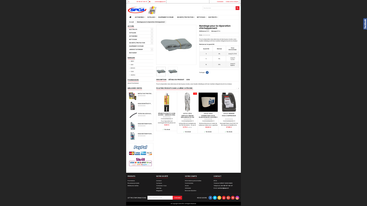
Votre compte (191, 176)
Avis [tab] (188, 79)
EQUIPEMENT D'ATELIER (165, 17)
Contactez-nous (161, 186)
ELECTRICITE (212, 17)
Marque (214, 31)
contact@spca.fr (160, 1)
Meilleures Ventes (135, 88)
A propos (159, 183)
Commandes (189, 183)
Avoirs (187, 186)
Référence (202, 31)
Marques (131, 58)
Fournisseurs (133, 80)
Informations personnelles (193, 181)
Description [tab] (161, 79)
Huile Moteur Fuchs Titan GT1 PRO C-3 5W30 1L (145, 123)
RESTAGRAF (133, 53)
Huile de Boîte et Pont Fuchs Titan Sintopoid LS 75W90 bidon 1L (145, 103)
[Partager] (207, 72)
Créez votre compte (232, 1)
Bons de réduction (190, 191)
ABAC (132, 61)
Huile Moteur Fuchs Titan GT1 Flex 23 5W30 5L (145, 133)
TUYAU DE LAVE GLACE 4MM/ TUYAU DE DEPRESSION (145, 113)
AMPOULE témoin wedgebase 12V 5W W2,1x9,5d (187, 117)
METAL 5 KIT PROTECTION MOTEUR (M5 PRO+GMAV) (145, 93)
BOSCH (132, 68)
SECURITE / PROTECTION (185, 17)
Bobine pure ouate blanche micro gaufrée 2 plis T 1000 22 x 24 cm (208, 117)
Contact (217, 176)
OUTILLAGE (151, 17)
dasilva (132, 75)
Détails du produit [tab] (176, 79)
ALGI (131, 65)
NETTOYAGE (201, 17)
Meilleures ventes (133, 186)
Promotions (131, 181)
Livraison (159, 181)
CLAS (132, 71)
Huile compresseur (229, 116)
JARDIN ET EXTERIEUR (136, 49)
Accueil (131, 26)
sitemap (158, 188)
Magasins (159, 191)
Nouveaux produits (133, 183)
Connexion (220, 1)
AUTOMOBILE (139, 17)
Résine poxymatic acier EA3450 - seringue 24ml (166, 114)
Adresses (188, 188)
